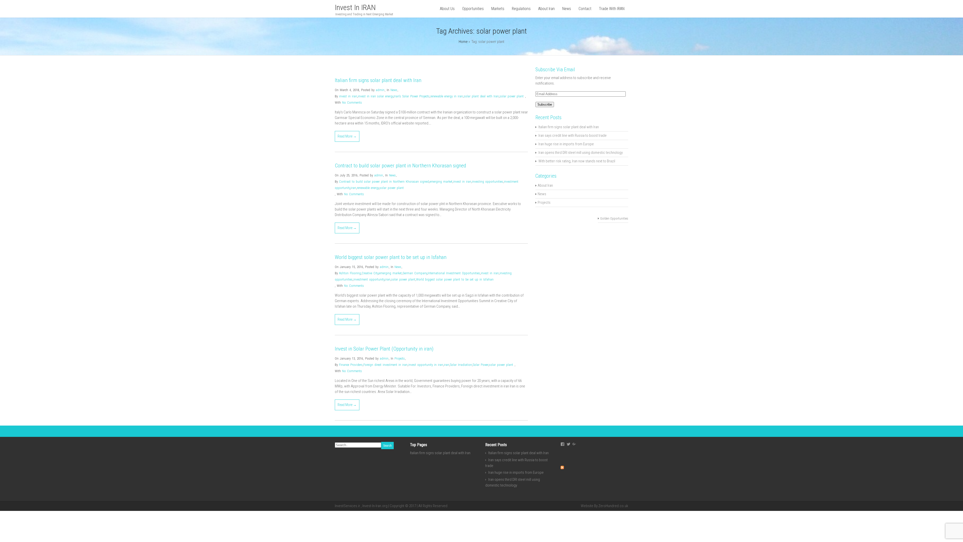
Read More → (347, 136)
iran (353, 188)
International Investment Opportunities (454, 273)
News (566, 8)
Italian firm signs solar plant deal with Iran (378, 80)
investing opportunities (487, 181)
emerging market (441, 181)
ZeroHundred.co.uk (613, 506)
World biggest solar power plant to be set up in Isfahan (390, 257)
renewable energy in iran (446, 96)
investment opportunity (368, 279)
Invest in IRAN (355, 7)
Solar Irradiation (461, 365)
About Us (447, 8)
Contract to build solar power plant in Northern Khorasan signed (400, 166)
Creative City (370, 273)
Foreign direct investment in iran (385, 365)
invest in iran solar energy (375, 96)
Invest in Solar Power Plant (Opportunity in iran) (384, 349)
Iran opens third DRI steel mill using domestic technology (580, 152)
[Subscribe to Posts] (562, 468)
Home (463, 41)
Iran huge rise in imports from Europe (566, 144)
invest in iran (348, 96)
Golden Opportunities (614, 218)
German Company (415, 273)
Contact (585, 8)
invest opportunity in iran (425, 365)
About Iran (546, 8)
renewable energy (368, 188)
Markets (497, 8)
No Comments (352, 102)
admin (380, 90)
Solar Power (480, 365)
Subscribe (544, 104)
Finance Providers (351, 365)
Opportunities (473, 8)
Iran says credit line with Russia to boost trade (572, 135)
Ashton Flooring (350, 273)
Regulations (521, 8)
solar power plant (512, 96)
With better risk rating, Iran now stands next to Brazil (576, 161)
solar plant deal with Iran (481, 96)
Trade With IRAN (611, 8)
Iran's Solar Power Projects (412, 96)
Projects (399, 358)
